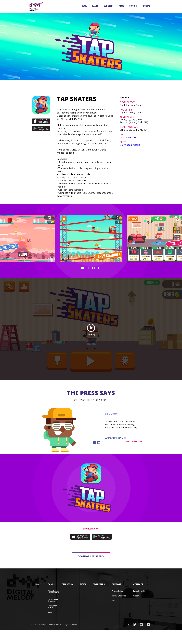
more (50, 612)
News (121, 6)
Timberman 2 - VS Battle (54, 607)
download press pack (91, 556)
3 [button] (89, 268)
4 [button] (93, 268)
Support (133, 6)
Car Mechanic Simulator (53, 600)
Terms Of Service (119, 596)
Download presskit (130, 144)
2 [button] (86, 268)
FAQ (114, 600)
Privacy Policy (117, 591)
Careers (136, 596)
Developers (99, 584)
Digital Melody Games (52, 624)
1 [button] (82, 268)
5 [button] (97, 268)
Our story (109, 6)
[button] (4, 238)
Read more (132, 441)
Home (84, 6)
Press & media (139, 591)
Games (95, 6)
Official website (128, 137)
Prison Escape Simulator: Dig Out (53, 593)
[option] (91, 238)
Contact (147, 6)
